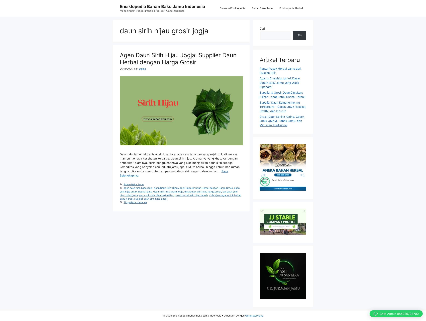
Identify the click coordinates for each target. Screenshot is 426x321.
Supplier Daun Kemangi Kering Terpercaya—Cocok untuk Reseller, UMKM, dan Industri (283, 107)
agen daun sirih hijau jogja (138, 187)
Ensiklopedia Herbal (291, 8)
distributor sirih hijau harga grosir (202, 191)
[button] (396, 313)
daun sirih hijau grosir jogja (168, 191)
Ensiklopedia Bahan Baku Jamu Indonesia (162, 6)
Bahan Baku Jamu (262, 8)
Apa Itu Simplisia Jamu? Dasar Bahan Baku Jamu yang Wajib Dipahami (280, 83)
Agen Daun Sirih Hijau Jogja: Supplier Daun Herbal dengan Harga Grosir (178, 59)
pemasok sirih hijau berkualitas (156, 195)
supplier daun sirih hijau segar (150, 198)
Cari (262, 28)
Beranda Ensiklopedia (232, 8)
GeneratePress (254, 315)
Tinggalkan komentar (135, 202)
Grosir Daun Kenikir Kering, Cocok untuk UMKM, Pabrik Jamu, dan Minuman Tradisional (282, 121)
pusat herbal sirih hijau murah (191, 195)
